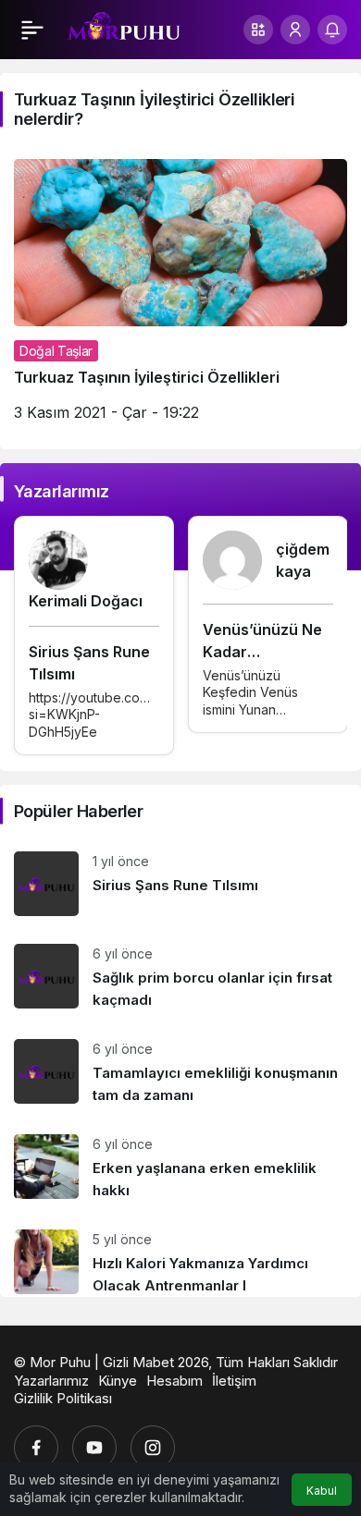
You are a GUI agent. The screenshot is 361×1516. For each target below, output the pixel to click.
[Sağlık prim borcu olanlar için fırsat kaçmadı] (180, 977)
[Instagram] (153, 1447)
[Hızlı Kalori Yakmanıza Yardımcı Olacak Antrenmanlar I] (180, 1256)
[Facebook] (36, 1447)
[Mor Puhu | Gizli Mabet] (123, 27)
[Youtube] (94, 1447)
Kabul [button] (321, 1491)
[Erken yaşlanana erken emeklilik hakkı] (180, 1168)
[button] (258, 29)
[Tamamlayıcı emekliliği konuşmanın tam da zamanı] (180, 1072)
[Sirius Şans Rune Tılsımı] (180, 883)
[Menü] (32, 29)
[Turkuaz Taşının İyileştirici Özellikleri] (180, 297)
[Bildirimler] (332, 29)
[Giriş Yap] (295, 29)
